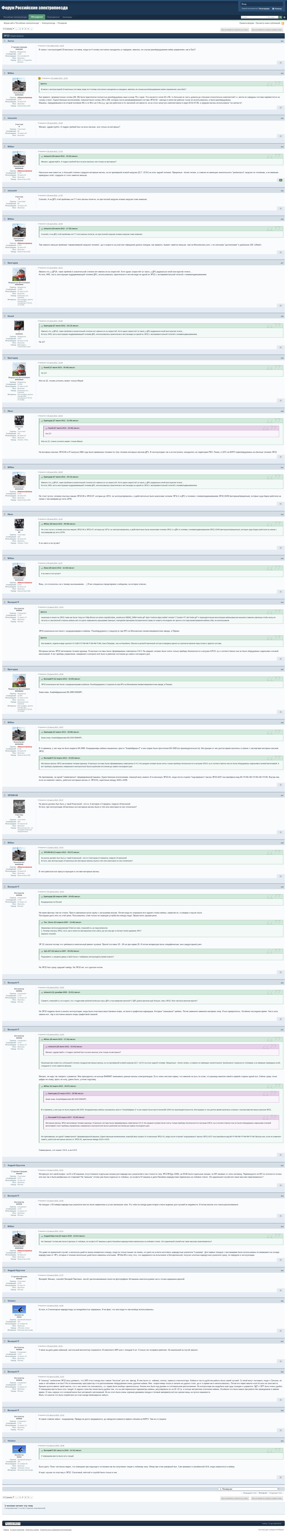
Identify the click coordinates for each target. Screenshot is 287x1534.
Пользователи (53, 17)
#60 (282, 1441)
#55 (282, 1271)
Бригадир (13, 263)
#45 (282, 669)
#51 (282, 1030)
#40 (282, 411)
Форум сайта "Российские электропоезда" (21, 23)
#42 (282, 514)
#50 (282, 983)
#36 (282, 219)
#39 (282, 358)
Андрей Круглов (16, 1165)
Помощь (278, 9)
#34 (282, 147)
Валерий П (13, 602)
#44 (282, 602)
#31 (282, 41)
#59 (282, 1410)
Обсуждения (37, 17)
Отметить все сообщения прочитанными (55, 1530)
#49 (282, 887)
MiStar (11, 73)
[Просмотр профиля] (19, 84)
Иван (10, 411)
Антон (11, 41)
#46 (282, 723)
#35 (282, 191)
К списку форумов (17, 1530)
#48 (282, 843)
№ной (11, 316)
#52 (282, 1165)
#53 (282, 1196)
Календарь (67, 17)
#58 (282, 1372)
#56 (282, 1301)
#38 (282, 316)
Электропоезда (48, 23)
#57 (282, 1341)
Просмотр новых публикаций (268, 23)
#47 (282, 795)
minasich (12, 118)
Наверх (6, 1530)
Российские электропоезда (15, 17)
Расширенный (284, 17)
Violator (12, 1301)
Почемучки (62, 23)
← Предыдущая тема (249, 1493)
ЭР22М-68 (13, 795)
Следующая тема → (276, 1493)
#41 (282, 467)
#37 (282, 263)
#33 (282, 118)
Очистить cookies (32, 1530)
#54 (282, 1226)
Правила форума (246, 23)
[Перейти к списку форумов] (35, 7)
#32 (282, 73)
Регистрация (264, 8)
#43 (282, 558)
